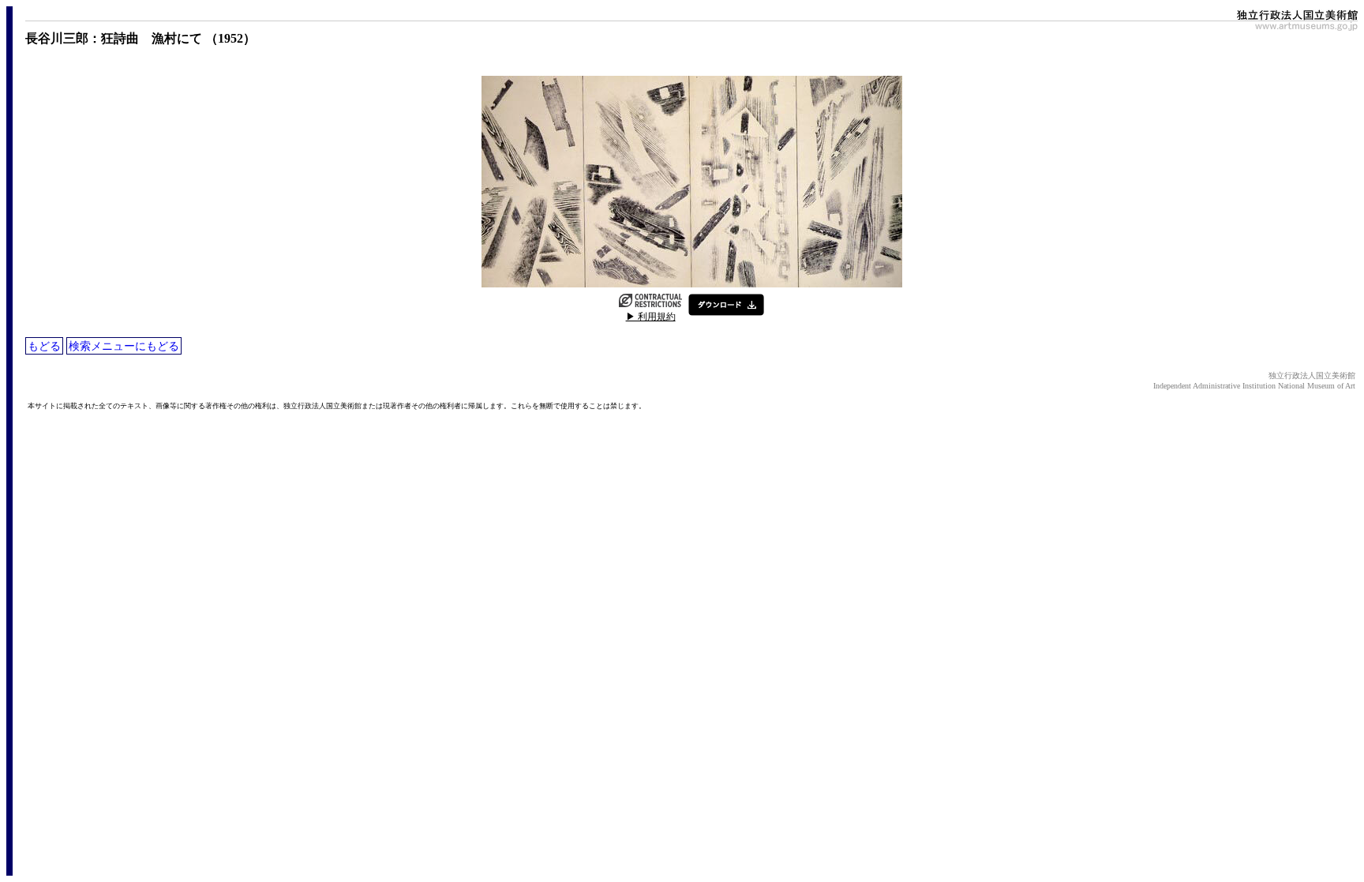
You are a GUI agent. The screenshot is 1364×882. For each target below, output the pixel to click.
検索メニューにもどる (124, 346)
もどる (44, 346)
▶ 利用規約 (651, 316)
